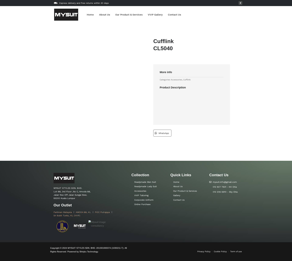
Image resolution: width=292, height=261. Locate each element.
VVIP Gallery (155, 14)
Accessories (176, 80)
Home (90, 14)
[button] (162, 133)
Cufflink (187, 80)
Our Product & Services (129, 14)
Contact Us (174, 14)
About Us (104, 14)
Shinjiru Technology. (89, 251)
